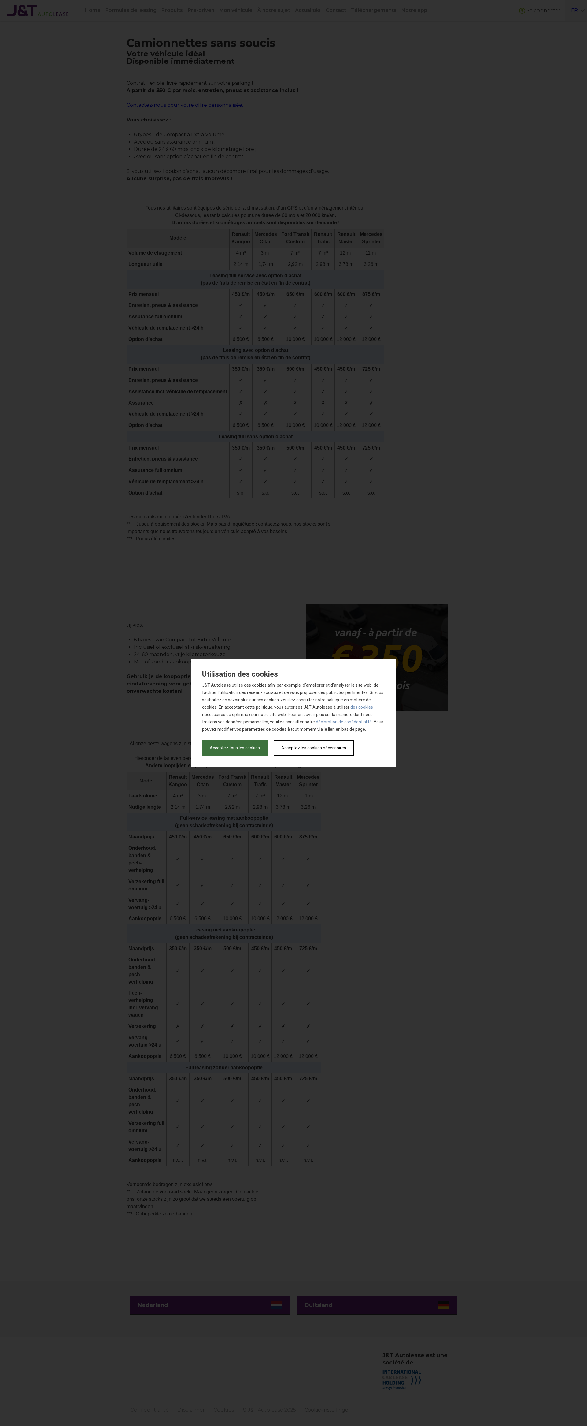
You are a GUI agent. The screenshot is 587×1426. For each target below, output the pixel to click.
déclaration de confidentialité (344, 721)
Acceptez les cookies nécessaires (313, 747)
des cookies (361, 707)
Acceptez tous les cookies (235, 747)
